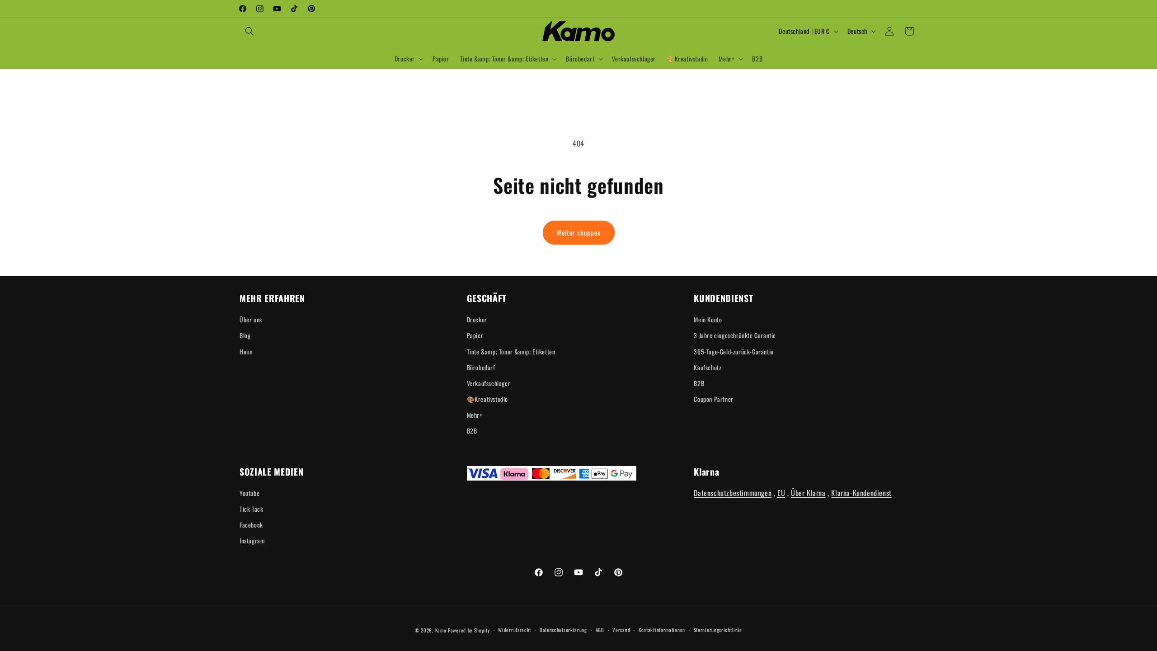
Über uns (251, 319)
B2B (472, 430)
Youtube (249, 493)
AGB (600, 629)
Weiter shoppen (578, 232)
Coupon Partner (713, 399)
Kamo (441, 630)
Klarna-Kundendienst (861, 492)
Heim (246, 351)
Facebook (251, 524)
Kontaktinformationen (662, 629)
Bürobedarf (481, 367)
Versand (621, 629)
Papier (475, 335)
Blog (245, 335)
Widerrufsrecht (514, 629)
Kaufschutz (707, 367)
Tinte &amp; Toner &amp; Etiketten (511, 351)
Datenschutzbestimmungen (732, 492)
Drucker (477, 319)
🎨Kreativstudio (487, 399)
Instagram (252, 540)
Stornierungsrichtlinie (718, 629)
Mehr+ (475, 415)
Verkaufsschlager (489, 383)
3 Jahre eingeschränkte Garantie (735, 335)
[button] (249, 31)
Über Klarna (808, 492)
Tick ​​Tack (251, 509)
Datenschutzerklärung (563, 629)
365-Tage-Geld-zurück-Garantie (733, 351)
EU (781, 492)
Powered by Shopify (469, 630)
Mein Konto (708, 319)
